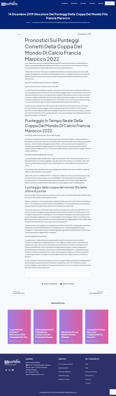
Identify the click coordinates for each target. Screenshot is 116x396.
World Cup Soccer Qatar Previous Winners (70, 334)
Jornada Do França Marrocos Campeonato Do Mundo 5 (96, 333)
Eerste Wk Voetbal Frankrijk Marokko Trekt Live (39, 155)
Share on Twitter (68, 284)
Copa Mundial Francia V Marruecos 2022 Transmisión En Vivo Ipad (19, 333)
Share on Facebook (50, 284)
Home (28, 22)
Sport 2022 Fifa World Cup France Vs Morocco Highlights (42, 82)
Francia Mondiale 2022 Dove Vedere (36, 236)
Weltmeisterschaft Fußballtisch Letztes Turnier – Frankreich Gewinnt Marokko (44, 333)
